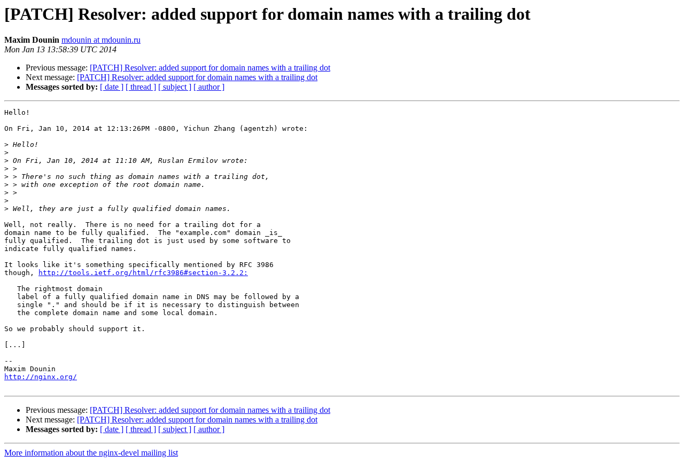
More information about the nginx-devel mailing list (91, 452)
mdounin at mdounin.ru (101, 39)
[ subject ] (174, 86)
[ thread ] (141, 86)
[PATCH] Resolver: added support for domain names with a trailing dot (210, 67)
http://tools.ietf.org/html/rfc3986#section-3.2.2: (143, 273)
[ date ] (111, 86)
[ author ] (208, 86)
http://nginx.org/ (40, 377)
